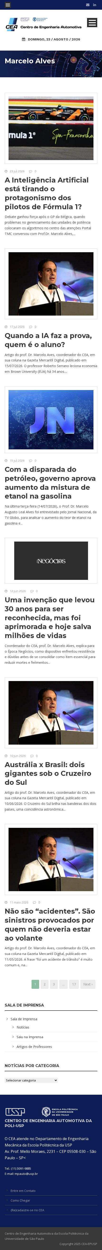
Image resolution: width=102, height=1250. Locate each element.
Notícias (23, 1027)
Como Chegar (20, 1200)
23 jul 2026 (17, 171)
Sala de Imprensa (24, 1019)
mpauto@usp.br (26, 1174)
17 (74, 984)
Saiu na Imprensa (30, 1037)
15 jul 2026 (17, 460)
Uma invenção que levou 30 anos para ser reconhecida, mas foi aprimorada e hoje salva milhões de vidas (50, 618)
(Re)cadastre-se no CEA (27, 1210)
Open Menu (8, 5)
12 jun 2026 (18, 591)
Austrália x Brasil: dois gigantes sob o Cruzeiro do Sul (48, 773)
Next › (88, 984)
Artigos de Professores (34, 1046)
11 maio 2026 (19, 902)
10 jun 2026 (18, 756)
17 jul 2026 (17, 327)
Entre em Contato (23, 1191)
